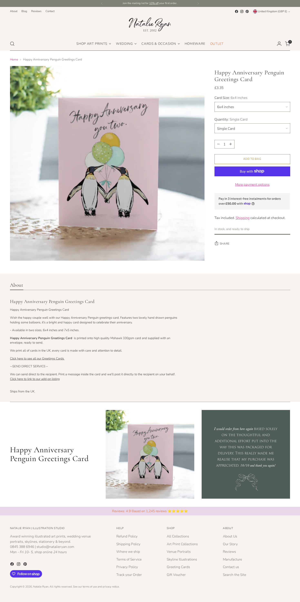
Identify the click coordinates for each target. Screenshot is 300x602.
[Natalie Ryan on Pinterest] (247, 11)
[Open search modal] (12, 44)
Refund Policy (127, 536)
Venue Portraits (179, 551)
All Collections (178, 536)
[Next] (198, 3)
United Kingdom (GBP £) (272, 11)
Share (225, 243)
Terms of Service (129, 559)
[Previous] (101, 3)
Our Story (230, 544)
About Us (230, 536)
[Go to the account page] (279, 44)
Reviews (229, 551)
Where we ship (128, 551)
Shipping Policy (128, 544)
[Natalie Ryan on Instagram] (242, 11)
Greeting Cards (178, 567)
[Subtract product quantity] (218, 144)
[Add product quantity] (230, 144)
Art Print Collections (182, 544)
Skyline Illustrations (182, 559)
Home (14, 59)
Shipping (243, 217)
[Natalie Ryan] (150, 25)
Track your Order (129, 574)
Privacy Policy (127, 567)
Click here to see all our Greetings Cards (37, 358)
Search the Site (234, 574)
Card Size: (230, 97)
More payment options (252, 184)
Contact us (231, 567)
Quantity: (231, 119)
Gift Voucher (176, 574)
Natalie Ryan (40, 587)
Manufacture (232, 559)
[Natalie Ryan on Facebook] (236, 11)
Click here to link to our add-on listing (35, 379)
